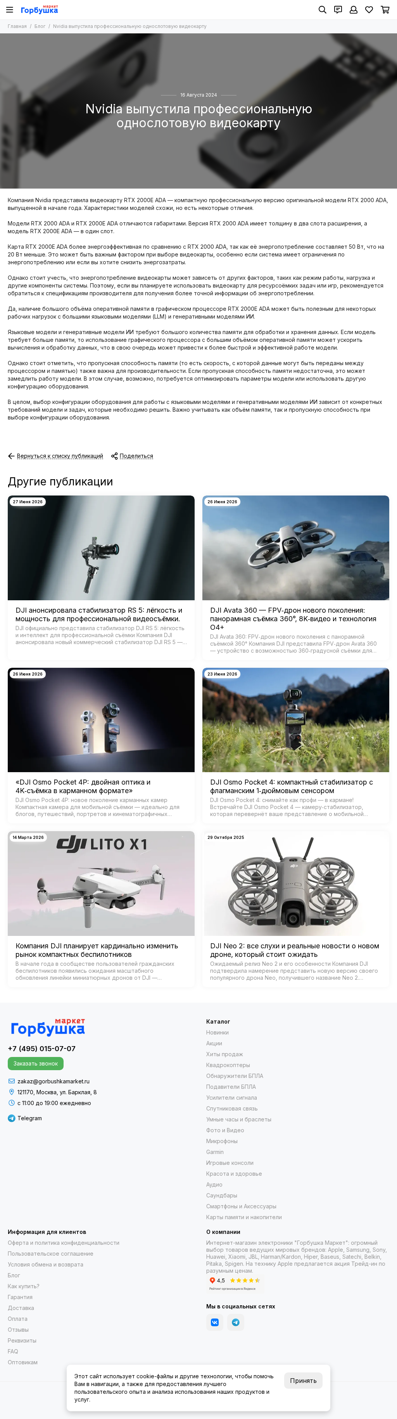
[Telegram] (235, 1322)
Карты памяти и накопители (244, 1217)
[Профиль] (353, 9)
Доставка (21, 1308)
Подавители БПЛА (231, 1086)
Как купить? (24, 1286)
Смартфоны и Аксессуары (241, 1206)
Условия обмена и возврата (45, 1264)
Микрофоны (222, 1141)
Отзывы (18, 1329)
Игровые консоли (230, 1162)
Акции (214, 1043)
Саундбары (221, 1195)
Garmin (215, 1152)
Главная (17, 26)
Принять (303, 1380)
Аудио (214, 1184)
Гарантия (20, 1297)
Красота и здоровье (234, 1173)
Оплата (18, 1318)
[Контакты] (338, 9)
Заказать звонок (36, 1063)
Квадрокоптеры (228, 1065)
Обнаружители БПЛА (234, 1075)
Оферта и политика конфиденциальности (63, 1242)
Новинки (217, 1032)
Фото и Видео (225, 1130)
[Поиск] (322, 9)
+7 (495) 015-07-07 (42, 1049)
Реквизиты (22, 1340)
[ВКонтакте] (214, 1322)
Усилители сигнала (231, 1097)
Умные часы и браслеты (238, 1119)
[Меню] (9, 9)
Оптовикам (23, 1362)
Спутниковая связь (232, 1108)
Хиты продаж (224, 1054)
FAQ (13, 1351)
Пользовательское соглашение (50, 1253)
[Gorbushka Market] (39, 9)
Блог (40, 26)
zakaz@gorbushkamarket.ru (53, 1081)
